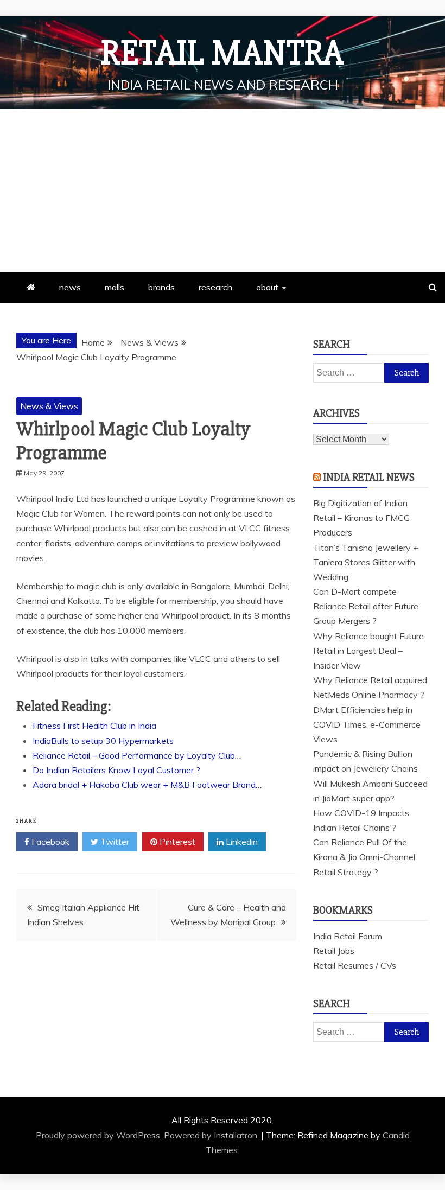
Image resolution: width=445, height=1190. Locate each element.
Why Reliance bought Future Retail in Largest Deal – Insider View (368, 651)
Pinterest (176, 841)
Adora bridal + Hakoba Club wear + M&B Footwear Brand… (147, 784)
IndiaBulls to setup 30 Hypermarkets (103, 740)
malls (114, 287)
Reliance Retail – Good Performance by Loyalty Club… (137, 755)
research (215, 287)
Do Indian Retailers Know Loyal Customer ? (116, 770)
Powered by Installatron (210, 1135)
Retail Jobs (333, 950)
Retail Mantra (222, 53)
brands (161, 287)
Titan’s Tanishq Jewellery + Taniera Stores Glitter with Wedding (365, 562)
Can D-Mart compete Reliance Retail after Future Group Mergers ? (365, 606)
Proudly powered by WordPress (98, 1135)
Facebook (49, 841)
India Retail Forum (347, 936)
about (267, 287)
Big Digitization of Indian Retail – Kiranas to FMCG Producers (361, 518)
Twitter (113, 841)
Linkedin (241, 841)
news (70, 287)
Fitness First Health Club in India (94, 725)
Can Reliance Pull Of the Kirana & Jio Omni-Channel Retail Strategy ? (364, 857)
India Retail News (369, 477)
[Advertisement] (222, 190)
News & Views (49, 405)
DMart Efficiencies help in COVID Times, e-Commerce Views (367, 724)
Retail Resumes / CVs (354, 965)
